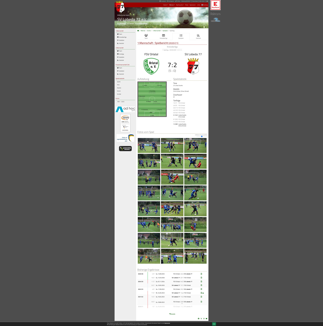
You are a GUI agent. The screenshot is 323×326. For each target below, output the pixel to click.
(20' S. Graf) (141, 98)
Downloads (195, 1)
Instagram (171, 1)
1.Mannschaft (119, 31)
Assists (119, 88)
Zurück (173, 314)
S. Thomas (159, 109)
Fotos (186, 5)
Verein (165, 5)
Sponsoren (193, 5)
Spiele (118, 82)
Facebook (163, 1)
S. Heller (152, 115)
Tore (118, 85)
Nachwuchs (179, 5)
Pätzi (152, 112)
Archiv (117, 98)
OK (214, 324)
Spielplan (121, 40)
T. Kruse (155, 101)
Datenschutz (167, 323)
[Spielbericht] (201, 274)
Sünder (119, 94)
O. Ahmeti (159, 85)
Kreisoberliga (122, 37)
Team (120, 34)
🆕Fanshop (204, 5)
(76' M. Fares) (152, 93)
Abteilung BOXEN (185, 1)
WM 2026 (201, 1)
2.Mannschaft (119, 48)
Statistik (121, 43)
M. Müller (148, 101)
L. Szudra (144, 85)
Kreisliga (121, 54)
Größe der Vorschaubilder (201, 134)
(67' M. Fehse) (156, 103)
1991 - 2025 (120, 102)
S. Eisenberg (152, 91)
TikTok (178, 1)
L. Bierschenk (141, 96)
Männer (171, 5)
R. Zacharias (145, 109)
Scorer (119, 91)
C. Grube (164, 96)
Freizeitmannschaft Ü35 (122, 65)
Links (198, 5)
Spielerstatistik (120, 78)
